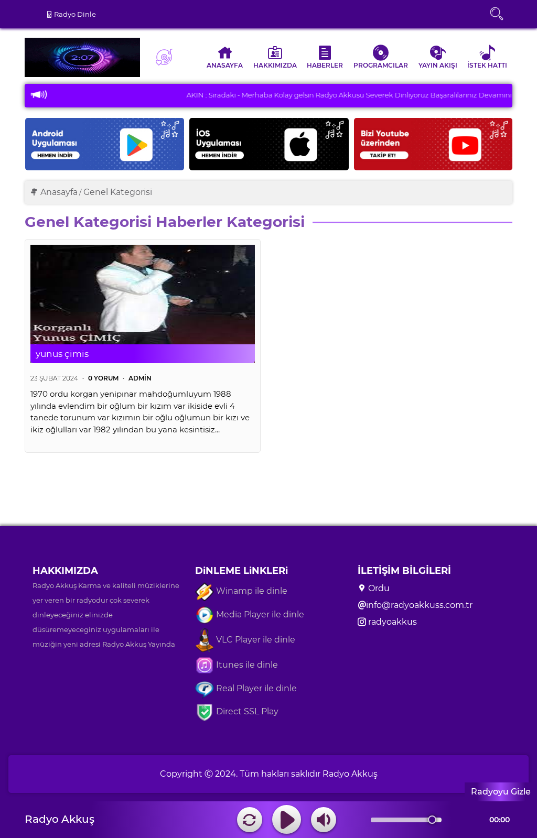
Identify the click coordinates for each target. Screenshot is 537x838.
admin (140, 378)
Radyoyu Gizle (501, 792)
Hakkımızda (275, 65)
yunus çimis (62, 354)
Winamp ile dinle (250, 591)
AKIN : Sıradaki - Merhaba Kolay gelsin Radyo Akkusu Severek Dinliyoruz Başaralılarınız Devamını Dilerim (343, 95)
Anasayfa (225, 65)
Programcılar (380, 65)
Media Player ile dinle (259, 614)
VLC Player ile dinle (254, 640)
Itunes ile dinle (246, 665)
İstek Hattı (487, 65)
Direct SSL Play (246, 711)
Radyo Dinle (74, 14)
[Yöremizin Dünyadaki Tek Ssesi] (85, 57)
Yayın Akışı (437, 65)
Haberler (325, 65)
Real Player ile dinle (255, 688)
